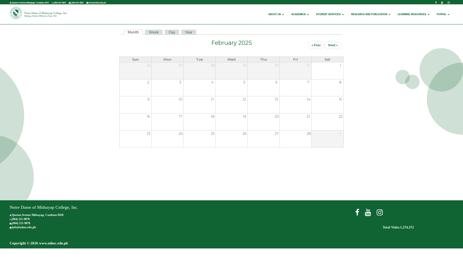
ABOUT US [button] (275, 14)
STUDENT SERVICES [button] (328, 14)
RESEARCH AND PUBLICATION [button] (369, 14)
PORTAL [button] (442, 14)
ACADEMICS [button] (298, 14)
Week (154, 32)
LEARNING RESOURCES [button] (412, 14)
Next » (333, 45)
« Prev (316, 45)
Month (135, 32)
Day (172, 32)
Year (188, 32)
